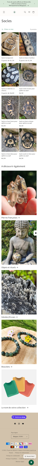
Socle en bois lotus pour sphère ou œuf (9, 155)
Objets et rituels (8, 267)
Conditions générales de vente (26, 458)
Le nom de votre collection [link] (13, 407)
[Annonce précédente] (3, 4)
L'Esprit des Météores (11, 450)
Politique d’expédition (11, 458)
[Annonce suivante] (34, 4)
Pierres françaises (9, 217)
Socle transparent (7, 58)
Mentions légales (20, 461)
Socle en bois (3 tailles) (27, 58)
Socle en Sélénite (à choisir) (8, 89)
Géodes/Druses (8, 317)
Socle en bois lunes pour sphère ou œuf (9, 122)
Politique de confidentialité (13, 455)
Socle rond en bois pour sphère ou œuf (27, 89)
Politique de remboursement (22, 452)
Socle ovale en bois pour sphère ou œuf (27, 155)
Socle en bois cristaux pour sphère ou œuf (26, 122)
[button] (4, 12)
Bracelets (5, 366)
